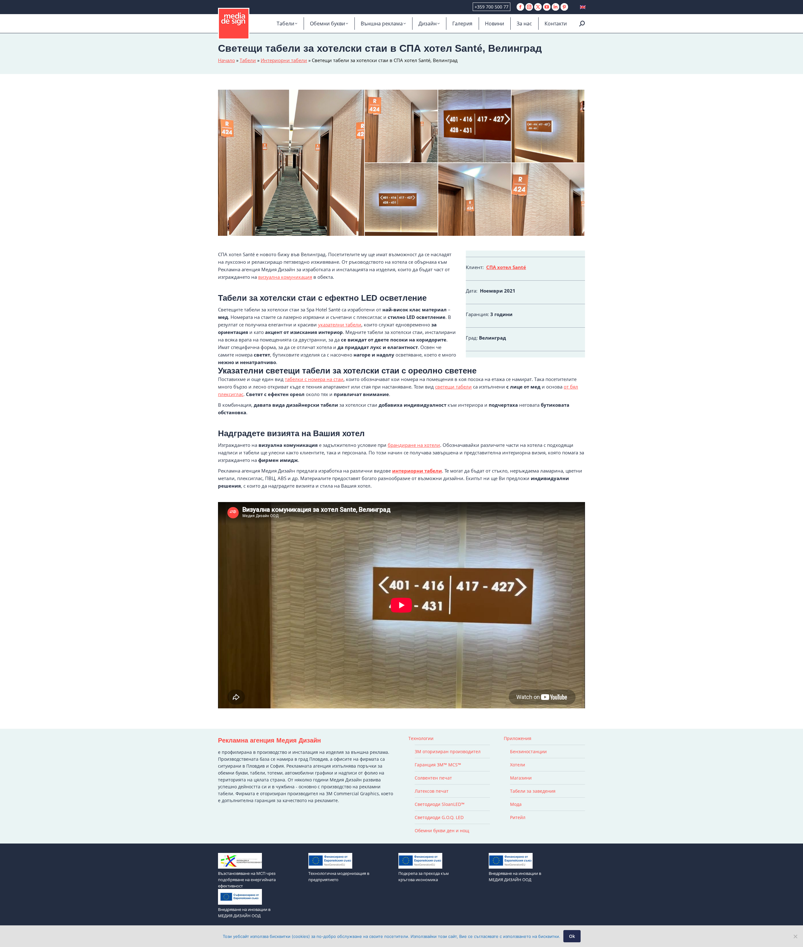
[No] (795, 936)
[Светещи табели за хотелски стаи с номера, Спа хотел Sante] (475, 199)
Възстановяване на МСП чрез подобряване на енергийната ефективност (247, 879)
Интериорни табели (284, 60)
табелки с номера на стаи (314, 379)
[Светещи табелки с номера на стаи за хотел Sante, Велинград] (401, 126)
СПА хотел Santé (506, 267)
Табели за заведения (533, 791)
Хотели (517, 765)
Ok (572, 936)
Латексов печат (432, 791)
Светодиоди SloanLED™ (440, 804)
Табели (248, 60)
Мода (516, 804)
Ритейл (517, 817)
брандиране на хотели (414, 445)
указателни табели (339, 324)
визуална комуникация (285, 277)
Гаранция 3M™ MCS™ (438, 765)
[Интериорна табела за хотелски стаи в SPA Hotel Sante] (548, 126)
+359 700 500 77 (491, 7)
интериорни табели (417, 471)
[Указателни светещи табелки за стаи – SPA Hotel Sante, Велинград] (401, 199)
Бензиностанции (528, 751)
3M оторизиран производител (448, 751)
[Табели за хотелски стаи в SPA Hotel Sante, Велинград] (291, 163)
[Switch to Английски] (583, 7)
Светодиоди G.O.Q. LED (439, 817)
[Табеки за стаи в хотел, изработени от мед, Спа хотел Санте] (548, 199)
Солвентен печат (433, 778)
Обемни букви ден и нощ (442, 830)
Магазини (521, 778)
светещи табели (453, 387)
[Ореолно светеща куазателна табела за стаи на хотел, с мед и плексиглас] (475, 126)
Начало (226, 60)
